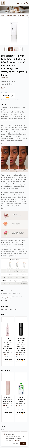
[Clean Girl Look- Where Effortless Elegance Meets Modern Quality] (3, 3)
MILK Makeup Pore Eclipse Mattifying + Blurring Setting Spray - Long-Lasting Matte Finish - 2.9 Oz (21, 344)
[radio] (2, 81)
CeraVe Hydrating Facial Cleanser (21, 399)
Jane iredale (4, 77)
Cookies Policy (18, 440)
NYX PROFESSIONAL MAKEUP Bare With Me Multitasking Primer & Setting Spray (7, 344)
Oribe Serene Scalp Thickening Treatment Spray (7, 399)
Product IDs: (6, 301)
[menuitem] (22, 3)
